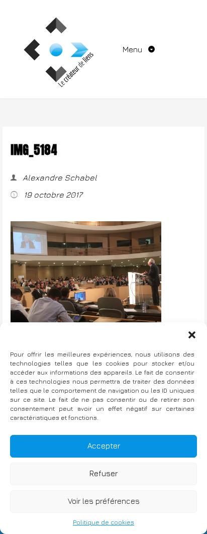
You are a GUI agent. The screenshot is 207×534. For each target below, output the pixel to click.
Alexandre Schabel (59, 177)
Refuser (103, 473)
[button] (192, 335)
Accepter (103, 445)
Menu (133, 49)
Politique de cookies (103, 522)
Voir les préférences (104, 501)
